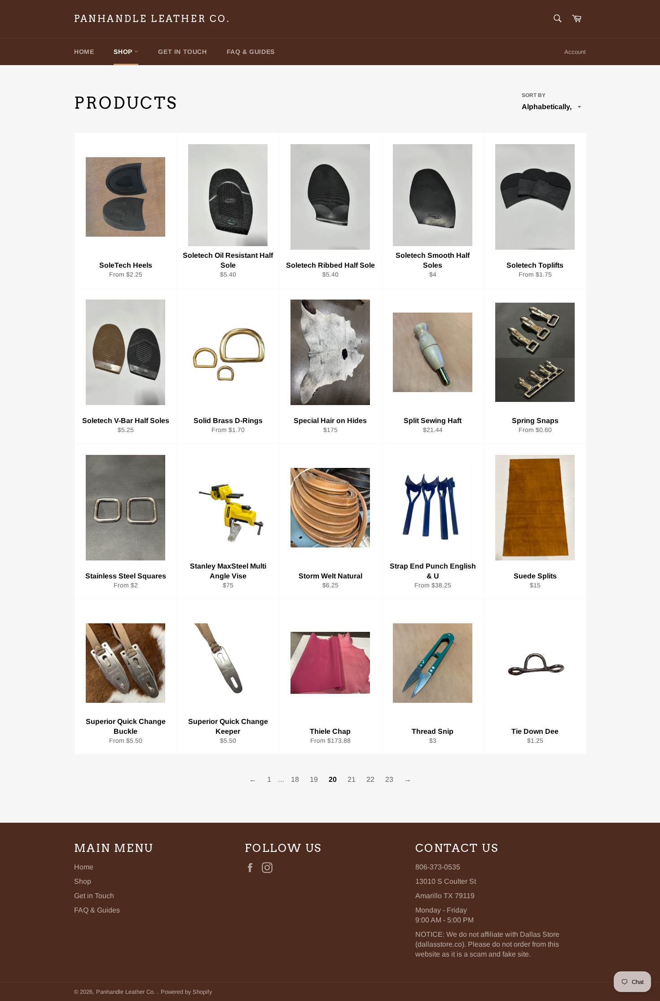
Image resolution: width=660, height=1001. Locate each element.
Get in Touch (182, 51)
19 (314, 779)
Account (575, 52)
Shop (124, 51)
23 (389, 779)
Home (84, 51)
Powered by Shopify (186, 991)
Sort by (534, 95)
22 (370, 779)
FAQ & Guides (251, 51)
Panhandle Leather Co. (152, 18)
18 (295, 779)
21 (352, 779)
